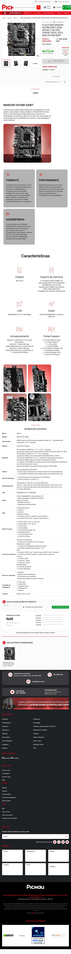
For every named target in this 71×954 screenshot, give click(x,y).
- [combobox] (4, 607)
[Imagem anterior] (4, 39)
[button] (53, 77)
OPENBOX (59, 13)
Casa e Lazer (37, 741)
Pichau (37, 913)
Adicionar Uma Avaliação (60, 607)
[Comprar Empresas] (35, 703)
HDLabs (42, 913)
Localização (5, 773)
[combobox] (26, 7)
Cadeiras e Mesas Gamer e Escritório (44, 726)
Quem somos (6, 770)
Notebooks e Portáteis (40, 730)
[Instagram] (58, 842)
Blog (3, 780)
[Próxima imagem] (37, 39)
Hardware (5, 719)
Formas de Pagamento (9, 797)
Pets (34, 748)
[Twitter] (63, 842)
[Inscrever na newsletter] (66, 836)
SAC (3, 808)
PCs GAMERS (37, 13)
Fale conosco (6, 812)
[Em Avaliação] (38, 935)
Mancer (49, 44)
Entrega (4, 788)
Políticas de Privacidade (9, 818)
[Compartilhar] (64, 82)
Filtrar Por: (6, 605)
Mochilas (5, 733)
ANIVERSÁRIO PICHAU (48, 13)
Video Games (6, 737)
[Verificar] (8, 936)
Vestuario (36, 733)
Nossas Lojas (6, 777)
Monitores (5, 726)
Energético (5, 744)
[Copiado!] (60, 81)
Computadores (6, 723)
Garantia (4, 791)
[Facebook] (54, 842)
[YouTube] (67, 842)
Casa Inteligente (7, 741)
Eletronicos (5, 730)
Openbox (5, 748)
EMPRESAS (66, 13)
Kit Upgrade (36, 723)
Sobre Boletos (6, 801)
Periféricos (36, 719)
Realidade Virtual (38, 744)
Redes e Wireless (38, 737)
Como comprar (6, 794)
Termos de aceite (7, 815)
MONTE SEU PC (27, 13)
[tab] (6, 63)
